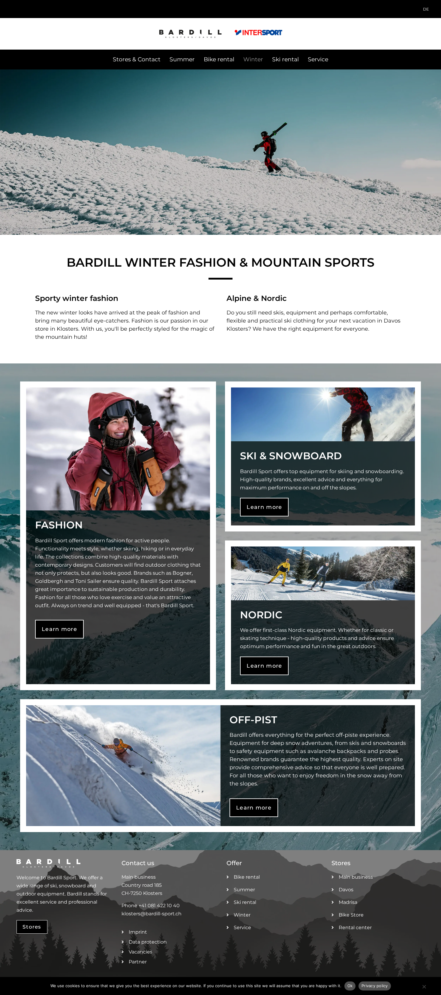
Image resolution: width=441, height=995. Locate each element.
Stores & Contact (136, 59)
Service (318, 59)
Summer (182, 59)
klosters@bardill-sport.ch (152, 914)
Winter (253, 59)
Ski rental (285, 59)
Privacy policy (375, 985)
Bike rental (219, 59)
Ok (350, 985)
